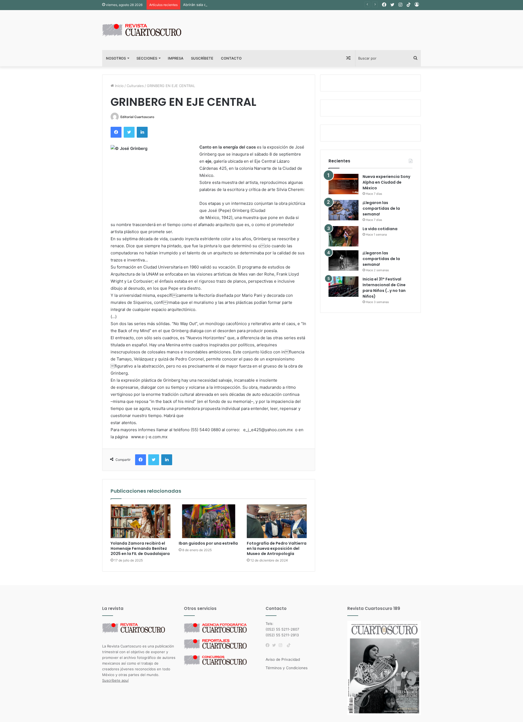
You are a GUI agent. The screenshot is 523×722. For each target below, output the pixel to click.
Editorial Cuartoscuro (137, 117)
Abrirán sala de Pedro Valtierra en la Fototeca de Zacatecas (233, 4)
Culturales (135, 86)
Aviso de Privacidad (283, 659)
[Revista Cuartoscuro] (148, 30)
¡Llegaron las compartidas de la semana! (381, 208)
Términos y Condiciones (287, 668)
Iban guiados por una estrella (208, 543)
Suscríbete (202, 58)
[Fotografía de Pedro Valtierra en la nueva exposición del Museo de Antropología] (277, 521)
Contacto (231, 58)
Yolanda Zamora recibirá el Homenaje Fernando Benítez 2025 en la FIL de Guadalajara (140, 548)
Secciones (146, 58)
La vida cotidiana (380, 229)
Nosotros (116, 58)
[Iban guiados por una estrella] (209, 521)
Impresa (175, 58)
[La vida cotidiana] (343, 236)
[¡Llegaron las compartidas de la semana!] (343, 210)
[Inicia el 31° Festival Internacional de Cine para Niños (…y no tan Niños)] (343, 286)
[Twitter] (275, 645)
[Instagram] (282, 645)
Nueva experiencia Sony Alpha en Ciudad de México (386, 182)
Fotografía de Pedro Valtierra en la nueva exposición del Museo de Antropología (276, 548)
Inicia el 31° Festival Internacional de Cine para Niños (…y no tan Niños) (384, 287)
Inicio (119, 86)
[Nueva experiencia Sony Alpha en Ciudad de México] (343, 184)
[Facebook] (269, 645)
